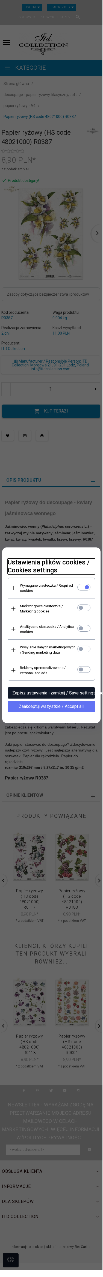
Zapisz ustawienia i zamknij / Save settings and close (53, 693)
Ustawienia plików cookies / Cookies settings (49, 566)
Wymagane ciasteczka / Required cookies (46, 588)
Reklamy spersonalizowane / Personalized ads (43, 670)
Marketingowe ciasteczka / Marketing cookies (41, 608)
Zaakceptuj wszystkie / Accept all (51, 706)
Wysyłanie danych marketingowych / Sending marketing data (47, 649)
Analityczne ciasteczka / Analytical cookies (47, 629)
